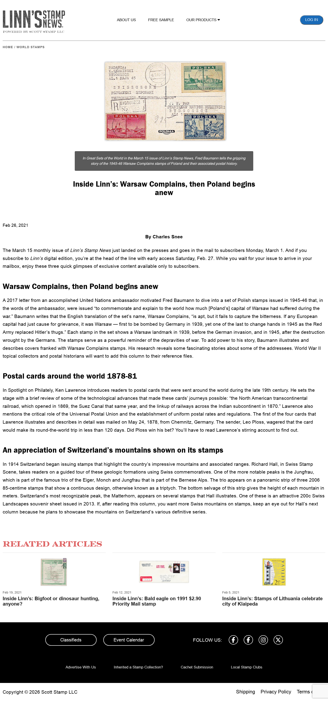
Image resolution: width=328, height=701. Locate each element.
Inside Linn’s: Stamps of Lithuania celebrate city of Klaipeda (272, 601)
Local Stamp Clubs (246, 667)
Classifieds (70, 639)
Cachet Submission (197, 667)
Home (8, 47)
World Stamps (31, 47)
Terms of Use (311, 692)
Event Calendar (129, 639)
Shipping (245, 692)
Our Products (202, 20)
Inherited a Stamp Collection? (138, 667)
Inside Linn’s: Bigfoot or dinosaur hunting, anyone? (51, 601)
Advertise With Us (81, 667)
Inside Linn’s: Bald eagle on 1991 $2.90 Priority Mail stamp (156, 601)
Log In (311, 20)
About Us (126, 20)
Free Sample (161, 20)
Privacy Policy (276, 692)
